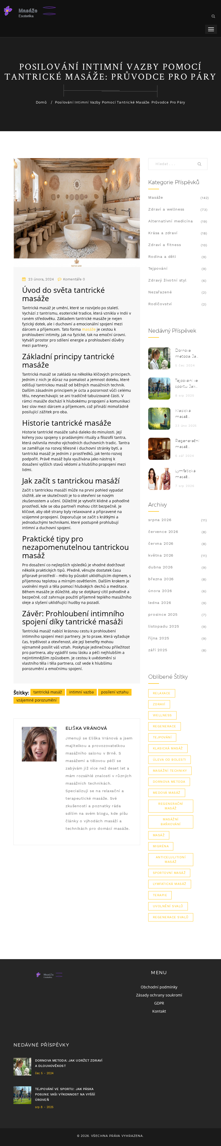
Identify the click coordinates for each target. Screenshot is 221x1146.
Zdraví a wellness (166, 209)
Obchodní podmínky (159, 987)
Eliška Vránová (86, 728)
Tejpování (158, 268)
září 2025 (157, 650)
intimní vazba (81, 692)
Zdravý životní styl (167, 280)
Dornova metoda (169, 782)
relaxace (162, 693)
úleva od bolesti (169, 759)
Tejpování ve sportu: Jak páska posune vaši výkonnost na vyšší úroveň (186, 383)
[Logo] (44, 11)
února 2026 (160, 591)
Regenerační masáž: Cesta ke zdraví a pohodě (187, 444)
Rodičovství (160, 304)
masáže (89, 329)
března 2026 (161, 579)
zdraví (159, 704)
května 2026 (161, 555)
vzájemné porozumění (36, 700)
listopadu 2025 (163, 626)
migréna (161, 846)
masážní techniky (170, 771)
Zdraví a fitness (164, 245)
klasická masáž (168, 748)
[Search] (200, 164)
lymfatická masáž (170, 884)
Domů (41, 102)
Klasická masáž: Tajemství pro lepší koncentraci (186, 413)
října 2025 (158, 638)
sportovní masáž (169, 873)
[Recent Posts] (159, 358)
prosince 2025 (163, 614)
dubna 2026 (160, 567)
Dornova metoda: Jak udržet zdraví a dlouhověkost (187, 353)
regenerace (164, 726)
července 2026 (163, 531)
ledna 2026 (159, 602)
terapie (160, 895)
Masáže (155, 197)
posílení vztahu (115, 692)
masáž (159, 835)
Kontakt (159, 1011)
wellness (162, 715)
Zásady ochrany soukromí (159, 995)
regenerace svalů (171, 917)
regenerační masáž (170, 806)
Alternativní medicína (170, 221)
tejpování (162, 737)
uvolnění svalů (168, 906)
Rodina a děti (162, 256)
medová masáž (167, 793)
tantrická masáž (47, 692)
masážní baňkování (171, 821)
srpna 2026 (159, 520)
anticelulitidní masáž (171, 859)
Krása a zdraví (163, 233)
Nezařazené (160, 292)
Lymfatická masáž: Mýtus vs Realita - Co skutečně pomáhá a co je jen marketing (186, 474)
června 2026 (161, 543)
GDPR (159, 1003)
